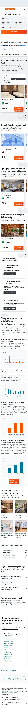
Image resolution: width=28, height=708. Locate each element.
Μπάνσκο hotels (8, 645)
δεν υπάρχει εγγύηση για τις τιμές (9, 692)
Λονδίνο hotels (8, 647)
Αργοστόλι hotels (8, 643)
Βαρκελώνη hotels (8, 641)
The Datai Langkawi (7, 238)
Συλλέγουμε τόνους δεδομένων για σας (12, 700)
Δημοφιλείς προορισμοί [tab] (10, 628)
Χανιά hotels (7, 656)
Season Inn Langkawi (8, 99)
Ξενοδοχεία (11, 676)
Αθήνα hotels (7, 652)
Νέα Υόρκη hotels (8, 650)
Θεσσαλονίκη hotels (9, 639)
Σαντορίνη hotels (8, 658)
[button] (2, 9)
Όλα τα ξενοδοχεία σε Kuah (8, 670)
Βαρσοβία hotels (8, 654)
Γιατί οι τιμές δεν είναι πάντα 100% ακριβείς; (12, 703)
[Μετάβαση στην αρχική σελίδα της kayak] (10, 9)
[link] (10, 273)
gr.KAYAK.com (4, 676)
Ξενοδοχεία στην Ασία (20, 676)
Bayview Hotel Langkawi (9, 194)
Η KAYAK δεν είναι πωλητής (10, 697)
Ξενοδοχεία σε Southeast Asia (8, 679)
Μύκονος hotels (8, 661)
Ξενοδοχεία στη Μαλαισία (13, 678)
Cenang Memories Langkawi (10, 148)
